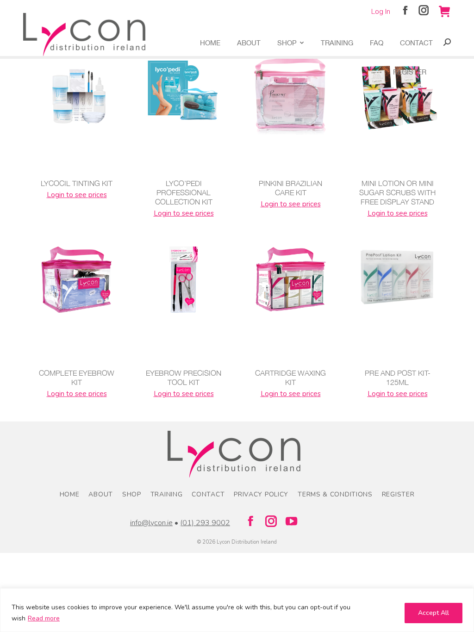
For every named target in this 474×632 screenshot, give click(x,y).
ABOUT (100, 494)
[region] (237, 610)
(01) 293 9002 (205, 523)
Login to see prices (77, 194)
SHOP (131, 494)
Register (398, 494)
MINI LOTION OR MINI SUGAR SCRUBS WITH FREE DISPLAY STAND (397, 192)
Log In (380, 11)
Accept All (433, 612)
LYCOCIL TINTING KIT (76, 183)
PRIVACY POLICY (261, 494)
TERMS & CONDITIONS (335, 494)
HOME (70, 494)
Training (166, 494)
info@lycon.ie (151, 523)
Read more (44, 618)
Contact (208, 494)
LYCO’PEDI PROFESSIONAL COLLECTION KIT (183, 192)
